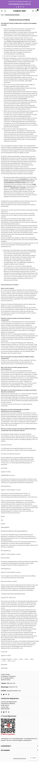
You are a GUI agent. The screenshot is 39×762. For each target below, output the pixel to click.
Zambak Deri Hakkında (8, 703)
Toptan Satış (5, 707)
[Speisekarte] (2, 11)
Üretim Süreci (5, 705)
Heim (2, 15)
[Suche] (5, 11)
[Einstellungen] (33, 11)
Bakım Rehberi (5, 709)
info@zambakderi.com (14, 691)
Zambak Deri (22, 11)
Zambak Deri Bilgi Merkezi (9, 702)
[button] (36, 11)
